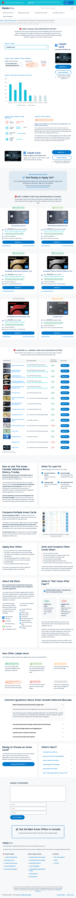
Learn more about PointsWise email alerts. (38, 187)
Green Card (15, 431)
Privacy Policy (61, 895)
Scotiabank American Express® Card (18, 387)
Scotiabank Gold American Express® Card (18, 376)
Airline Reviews (33, 874)
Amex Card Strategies (11, 869)
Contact (56, 863)
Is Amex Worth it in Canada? (37, 860)
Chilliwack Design (26, 895)
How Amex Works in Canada (37, 857)
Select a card (10, 43)
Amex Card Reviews (10, 866)
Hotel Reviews (33, 876)
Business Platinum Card (18, 425)
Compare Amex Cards (41, 13)
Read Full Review (63, 72)
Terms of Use (70, 895)
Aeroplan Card (16, 392)
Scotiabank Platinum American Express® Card (18, 382)
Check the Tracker (66, 2)
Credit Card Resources (10, 20)
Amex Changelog (34, 866)
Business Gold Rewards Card (18, 398)
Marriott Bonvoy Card (18, 365)
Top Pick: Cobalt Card (11, 857)
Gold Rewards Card (17, 414)
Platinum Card (16, 442)
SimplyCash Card (16, 436)
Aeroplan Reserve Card (18, 409)
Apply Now (64, 365)
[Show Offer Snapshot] (31, 105)
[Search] (72, 8)
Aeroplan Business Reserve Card (17, 403)
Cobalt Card (15, 447)
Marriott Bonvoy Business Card (16, 371)
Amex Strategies (7, 16)
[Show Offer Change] (21, 105)
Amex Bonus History (58, 13)
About (56, 860)
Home (1, 20)
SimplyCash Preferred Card (18, 420)
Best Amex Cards (8, 13)
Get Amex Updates (59, 857)
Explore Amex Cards (23, 13)
